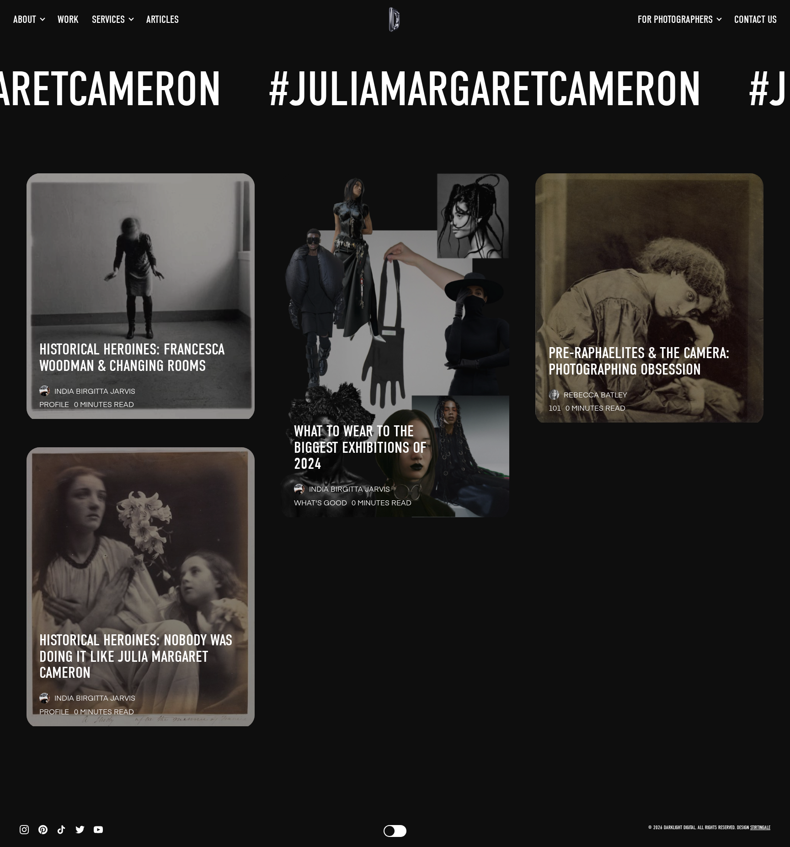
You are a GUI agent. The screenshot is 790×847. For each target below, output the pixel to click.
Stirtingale (760, 828)
